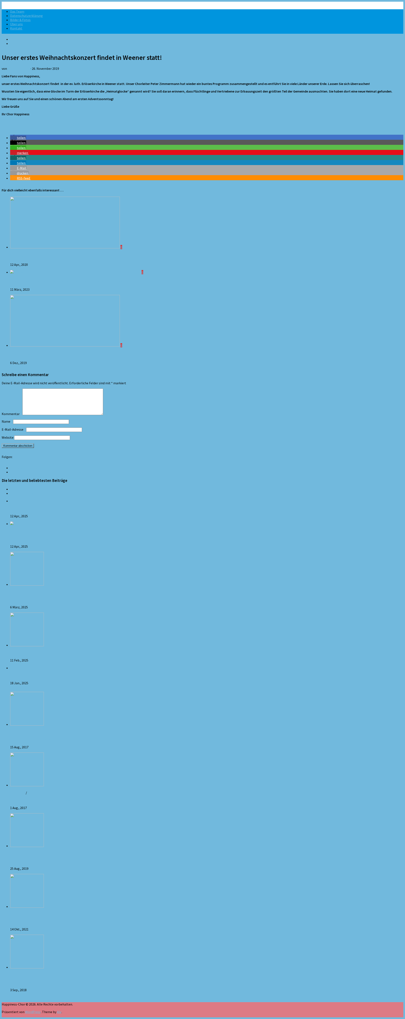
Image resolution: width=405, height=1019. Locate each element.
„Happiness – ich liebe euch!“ (30, 739)
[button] (18, 138)
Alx (59, 1012)
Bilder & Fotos (20, 20)
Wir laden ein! (20, 922)
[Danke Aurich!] (27, 846)
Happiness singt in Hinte (28, 599)
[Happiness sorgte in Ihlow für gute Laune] (41, 524)
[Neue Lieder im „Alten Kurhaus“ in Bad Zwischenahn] (27, 785)
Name (7, 421)
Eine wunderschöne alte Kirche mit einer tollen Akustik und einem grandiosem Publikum (74, 281)
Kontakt (16, 28)
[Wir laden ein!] (27, 906)
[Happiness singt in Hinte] (27, 584)
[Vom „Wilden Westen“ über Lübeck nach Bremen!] (27, 967)
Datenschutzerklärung (26, 15)
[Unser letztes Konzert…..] (65, 345)
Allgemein (17, 39)
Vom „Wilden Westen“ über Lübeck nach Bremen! (45, 982)
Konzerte (34, 792)
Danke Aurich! (20, 861)
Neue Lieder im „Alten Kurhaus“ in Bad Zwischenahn (47, 800)
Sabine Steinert (19, 68)
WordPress (33, 1012)
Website (8, 437)
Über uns (16, 24)
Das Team (17, 11)
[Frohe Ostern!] (65, 247)
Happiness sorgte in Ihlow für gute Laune (39, 539)
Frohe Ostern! (20, 256)
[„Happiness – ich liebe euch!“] (27, 724)
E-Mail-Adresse (14, 429)
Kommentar (12, 414)
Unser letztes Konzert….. (28, 354)
